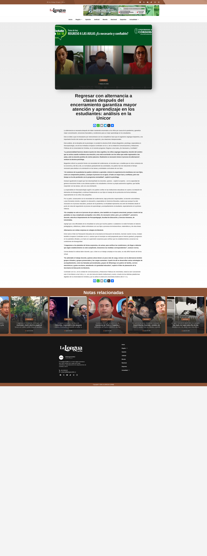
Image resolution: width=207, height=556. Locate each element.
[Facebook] (140, 2)
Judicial (96, 19)
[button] (79, 19)
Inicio (70, 19)
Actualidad (133, 19)
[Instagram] (158, 2)
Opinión (88, 19)
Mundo (105, 19)
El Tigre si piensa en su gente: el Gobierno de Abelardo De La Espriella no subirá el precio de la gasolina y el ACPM (182, 326)
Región (78, 19)
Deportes (123, 19)
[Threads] (155, 2)
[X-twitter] (143, 2)
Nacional (114, 19)
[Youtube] (147, 2)
